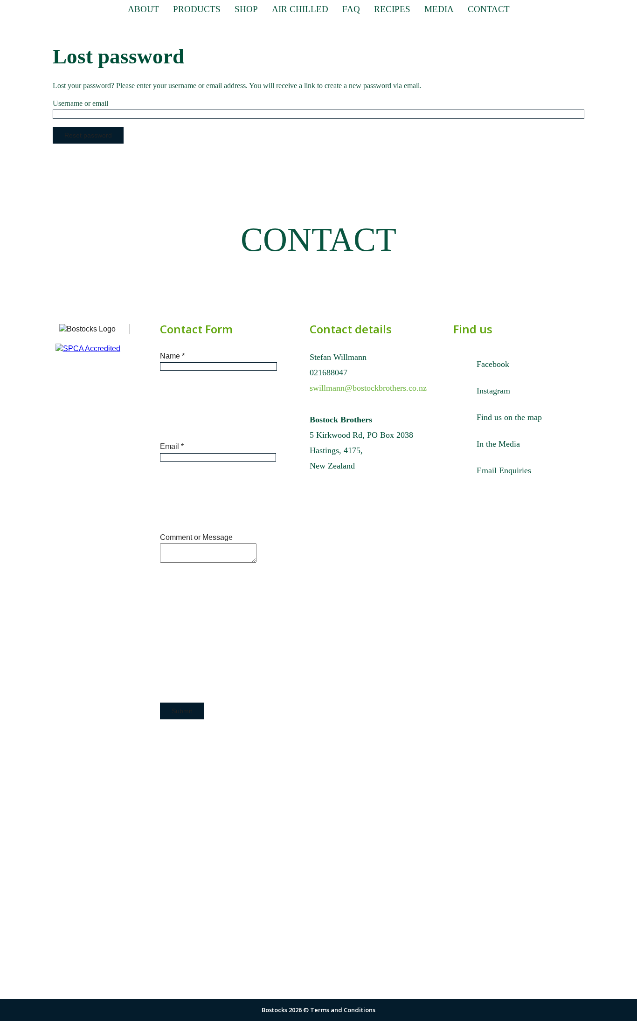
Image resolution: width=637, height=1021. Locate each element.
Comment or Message (196, 537)
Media (439, 9)
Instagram (493, 390)
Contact (489, 9)
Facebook (493, 364)
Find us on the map (509, 417)
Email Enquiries (504, 470)
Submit (182, 711)
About (143, 9)
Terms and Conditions (342, 1010)
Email (172, 446)
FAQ (351, 9)
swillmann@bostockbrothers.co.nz (368, 388)
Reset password (88, 135)
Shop (246, 9)
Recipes (392, 9)
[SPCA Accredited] (94, 344)
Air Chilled (300, 9)
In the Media (498, 443)
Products (197, 9)
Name (172, 356)
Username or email (80, 103)
